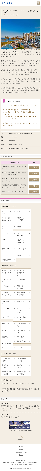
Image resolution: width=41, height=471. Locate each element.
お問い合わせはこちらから (26, 464)
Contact (21, 455)
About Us (21, 449)
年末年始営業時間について (10, 417)
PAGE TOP (20, 440)
